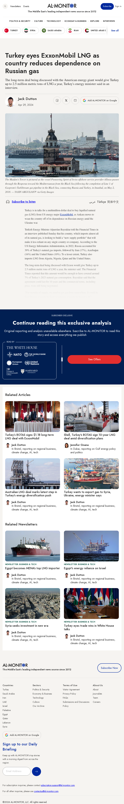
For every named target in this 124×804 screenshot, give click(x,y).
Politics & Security (19, 21)
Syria (5, 726)
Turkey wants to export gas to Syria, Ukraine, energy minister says (87, 494)
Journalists (97, 693)
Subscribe (107, 6)
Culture (38, 21)
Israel (5, 706)
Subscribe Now (109, 668)
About (95, 689)
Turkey (6, 689)
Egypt (5, 714)
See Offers (94, 359)
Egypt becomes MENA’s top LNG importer (32, 568)
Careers (96, 702)
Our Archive (38, 706)
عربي (92, 202)
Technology (54, 21)
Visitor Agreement (71, 689)
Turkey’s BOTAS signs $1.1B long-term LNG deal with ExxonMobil (29, 437)
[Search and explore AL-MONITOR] (5, 6)
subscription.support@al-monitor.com (58, 785)
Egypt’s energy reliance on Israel (85, 568)
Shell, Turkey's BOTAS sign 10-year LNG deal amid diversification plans (89, 437)
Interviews (109, 21)
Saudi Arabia (9, 693)
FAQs (65, 697)
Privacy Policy (69, 693)
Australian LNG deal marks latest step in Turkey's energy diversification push (31, 494)
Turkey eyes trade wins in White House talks (89, 627)
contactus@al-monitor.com (46, 791)
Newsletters (15, 6)
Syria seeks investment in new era (26, 626)
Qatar (5, 718)
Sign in (118, 6)
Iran (4, 697)
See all (115, 30)
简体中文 (113, 202)
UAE (5, 702)
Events (26, 6)
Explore (94, 21)
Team (95, 697)
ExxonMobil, (66, 214)
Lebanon (6, 722)
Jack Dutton (27, 98)
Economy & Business (75, 21)
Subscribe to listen (24, 202)
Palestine (7, 710)
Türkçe (101, 202)
